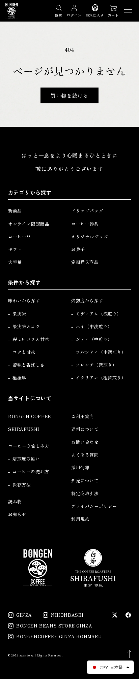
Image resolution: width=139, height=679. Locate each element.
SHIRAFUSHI (23, 429)
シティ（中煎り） (94, 339)
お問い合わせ (85, 442)
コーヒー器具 (85, 224)
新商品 (15, 211)
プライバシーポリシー (94, 506)
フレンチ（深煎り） (96, 365)
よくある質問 (85, 455)
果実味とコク (26, 327)
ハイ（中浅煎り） (94, 327)
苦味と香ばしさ (28, 365)
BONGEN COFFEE (29, 416)
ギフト (15, 249)
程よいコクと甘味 (30, 339)
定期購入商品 (85, 262)
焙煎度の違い (26, 459)
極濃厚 (19, 378)
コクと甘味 (23, 352)
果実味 (19, 314)
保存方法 (21, 485)
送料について (85, 429)
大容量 (15, 262)
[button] (113, 10)
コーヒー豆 (19, 237)
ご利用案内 (82, 416)
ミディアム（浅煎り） (98, 314)
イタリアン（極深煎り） (101, 378)
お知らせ (17, 514)
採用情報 (80, 468)
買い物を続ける (69, 95)
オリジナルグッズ (89, 237)
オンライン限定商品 (28, 224)
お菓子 (78, 249)
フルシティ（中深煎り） (101, 352)
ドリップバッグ (87, 211)
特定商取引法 (85, 493)
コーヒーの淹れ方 (30, 472)
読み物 (15, 502)
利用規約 (80, 519)
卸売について (85, 481)
